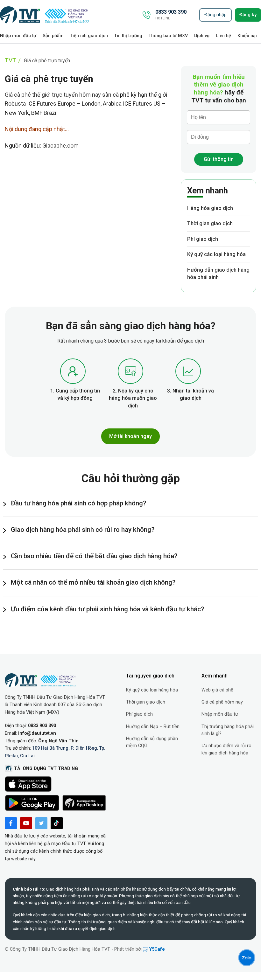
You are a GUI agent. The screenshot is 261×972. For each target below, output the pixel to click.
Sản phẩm (53, 35)
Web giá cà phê (217, 690)
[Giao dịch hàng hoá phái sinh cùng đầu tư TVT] (44, 15)
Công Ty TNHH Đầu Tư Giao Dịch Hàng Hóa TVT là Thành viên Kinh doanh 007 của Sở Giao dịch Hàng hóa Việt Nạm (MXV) (55, 705)
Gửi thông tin (219, 159)
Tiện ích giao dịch (89, 35)
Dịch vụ (201, 35)
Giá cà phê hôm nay (222, 702)
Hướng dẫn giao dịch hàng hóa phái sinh (218, 274)
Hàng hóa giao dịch (210, 208)
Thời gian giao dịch (210, 223)
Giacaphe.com (60, 145)
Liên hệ (223, 35)
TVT (10, 60)
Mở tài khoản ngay (130, 436)
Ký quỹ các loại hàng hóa (216, 254)
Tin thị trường (128, 35)
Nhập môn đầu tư (18, 35)
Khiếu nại (247, 35)
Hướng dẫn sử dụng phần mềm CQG (152, 742)
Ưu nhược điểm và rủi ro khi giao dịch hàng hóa (226, 749)
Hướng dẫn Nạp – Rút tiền (153, 726)
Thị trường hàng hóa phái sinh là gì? (227, 730)
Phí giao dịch (202, 239)
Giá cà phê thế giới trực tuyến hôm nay (53, 94)
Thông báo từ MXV (168, 35)
